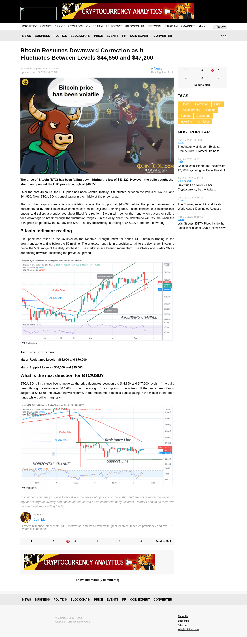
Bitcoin (184, 104)
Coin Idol (39, 519)
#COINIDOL (76, 26)
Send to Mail (163, 541)
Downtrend (203, 115)
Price (98, 35)
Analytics (204, 121)
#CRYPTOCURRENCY (36, 26)
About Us (183, 616)
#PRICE (60, 26)
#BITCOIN (154, 26)
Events (113, 35)
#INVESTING (94, 26)
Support (185, 115)
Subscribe (183, 620)
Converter (163, 35)
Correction (201, 104)
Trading (211, 109)
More (202, 26)
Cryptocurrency (190, 109)
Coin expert (140, 35)
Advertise (183, 625)
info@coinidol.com (188, 629)
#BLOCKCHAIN (134, 26)
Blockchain (80, 35)
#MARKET (188, 26)
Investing (186, 121)
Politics (60, 35)
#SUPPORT (114, 26)
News (26, 35)
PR (124, 35)
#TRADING (171, 26)
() (97, 580)
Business (42, 35)
